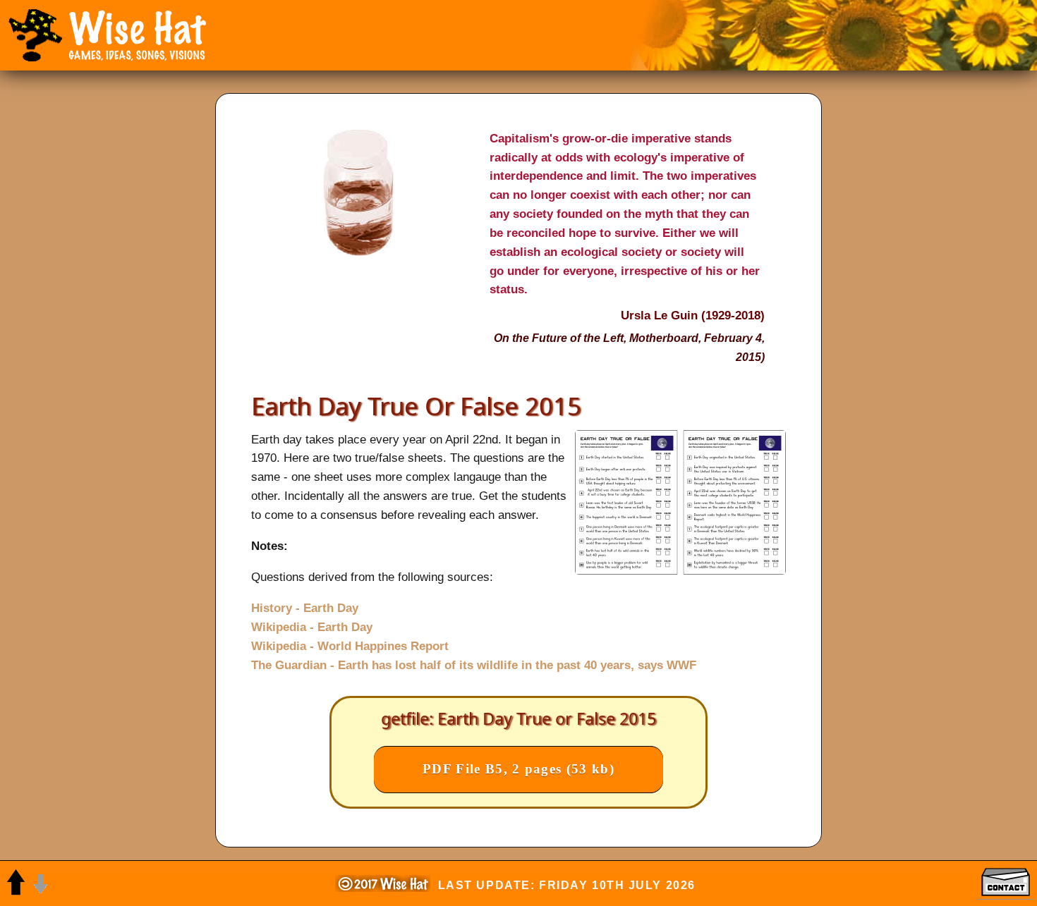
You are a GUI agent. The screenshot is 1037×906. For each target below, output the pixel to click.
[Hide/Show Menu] (35, 35)
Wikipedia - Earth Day (311, 627)
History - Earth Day (304, 608)
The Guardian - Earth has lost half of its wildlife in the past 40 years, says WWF (473, 665)
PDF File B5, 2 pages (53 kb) (518, 768)
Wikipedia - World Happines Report (350, 646)
